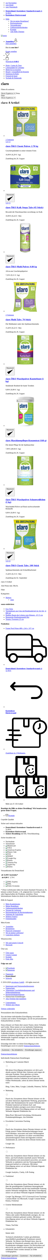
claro (12, 600)
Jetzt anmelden (11, 44)
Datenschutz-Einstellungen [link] (15, 997)
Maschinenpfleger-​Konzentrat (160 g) (26, 440)
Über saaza (10, 953)
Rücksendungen (16, 23)
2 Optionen (10, 140)
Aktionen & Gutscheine (14, 914)
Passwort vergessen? (13, 931)
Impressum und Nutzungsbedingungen (20, 986)
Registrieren (10, 929)
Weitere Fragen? (12, 917)
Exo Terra (9, 609)
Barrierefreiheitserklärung (15, 995)
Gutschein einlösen (13, 935)
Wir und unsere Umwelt (14, 943)
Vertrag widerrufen (8, 1009)
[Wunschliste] (7, 55)
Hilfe (7, 19)
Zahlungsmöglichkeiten (18, 27)
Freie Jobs (9, 959)
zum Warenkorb (11, 7)
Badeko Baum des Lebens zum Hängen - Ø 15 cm (24, 615)
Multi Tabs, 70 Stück (18, 319)
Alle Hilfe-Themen (17, 32)
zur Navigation (11, 3)
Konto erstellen (11, 51)
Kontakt (13, 30)
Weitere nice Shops (13, 1005)
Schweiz (9, 978)
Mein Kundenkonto (13, 904)
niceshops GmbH (17, 982)
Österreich (9, 974)
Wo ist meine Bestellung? (19, 21)
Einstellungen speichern (10, 1256)
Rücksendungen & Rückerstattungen (19, 912)
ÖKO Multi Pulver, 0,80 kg (21, 266)
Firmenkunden (11, 919)
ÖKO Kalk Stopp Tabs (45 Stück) (24, 207)
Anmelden (9, 927)
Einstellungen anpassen (33, 1050)
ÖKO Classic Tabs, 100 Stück (22, 565)
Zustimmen (5, 1050)
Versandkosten (15, 25)
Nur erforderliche (17, 1050)
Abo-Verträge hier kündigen (16, 999)
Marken (8, 598)
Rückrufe (9, 945)
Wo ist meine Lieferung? (15, 933)
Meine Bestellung (12, 906)
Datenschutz (10, 988)
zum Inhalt (9, 5)
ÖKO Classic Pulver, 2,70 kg (22, 146)
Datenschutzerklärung (32, 1046)
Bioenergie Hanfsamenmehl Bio (17, 617)
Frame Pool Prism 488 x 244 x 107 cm (20, 628)
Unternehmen (11, 1003)
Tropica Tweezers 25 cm (15, 619)
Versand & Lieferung (13, 910)
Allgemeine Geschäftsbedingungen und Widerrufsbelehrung (20, 991)
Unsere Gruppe (11, 955)
